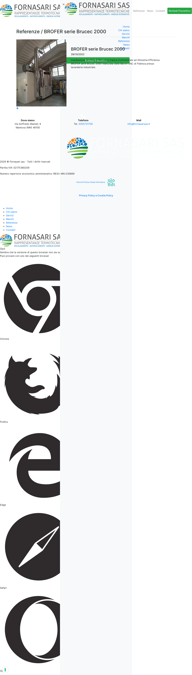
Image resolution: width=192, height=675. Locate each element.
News (150, 10)
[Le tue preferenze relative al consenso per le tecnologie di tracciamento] (5, 670)
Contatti (160, 10)
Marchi (10, 219)
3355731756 (85, 123)
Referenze (139, 10)
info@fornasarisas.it (139, 123)
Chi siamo (11, 211)
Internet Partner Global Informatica (91, 182)
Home (126, 26)
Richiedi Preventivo (179, 10)
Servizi (10, 215)
